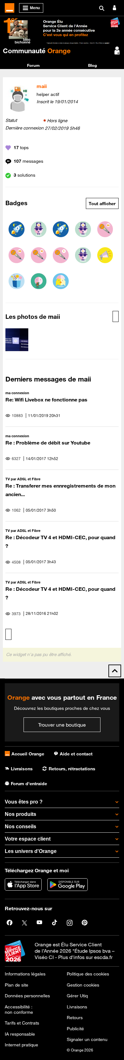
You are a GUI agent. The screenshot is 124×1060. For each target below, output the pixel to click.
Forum (33, 65)
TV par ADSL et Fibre (22, 478)
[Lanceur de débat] (105, 255)
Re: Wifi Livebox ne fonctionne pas (46, 399)
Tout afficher (102, 203)
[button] (16, 339)
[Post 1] (61, 255)
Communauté (37, 51)
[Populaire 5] (83, 229)
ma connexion (17, 392)
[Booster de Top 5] (16, 229)
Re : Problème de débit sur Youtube (47, 442)
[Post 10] (39, 255)
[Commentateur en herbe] (39, 281)
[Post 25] (16, 255)
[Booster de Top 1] (61, 229)
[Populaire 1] (83, 255)
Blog (92, 65)
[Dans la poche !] (16, 281)
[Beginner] (61, 281)
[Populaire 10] (39, 229)
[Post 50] (105, 229)
